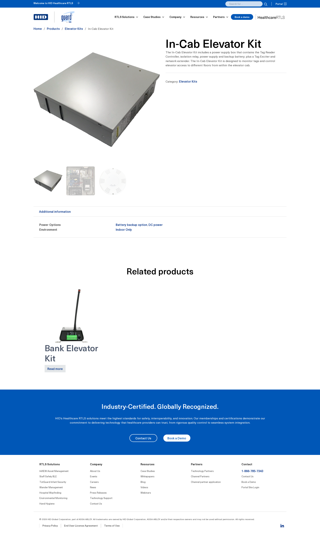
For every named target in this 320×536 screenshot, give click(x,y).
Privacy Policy (50, 525)
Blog (143, 482)
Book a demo (242, 17)
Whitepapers (147, 476)
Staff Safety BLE (48, 476)
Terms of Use (112, 525)
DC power (156, 224)
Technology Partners (202, 471)
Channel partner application (206, 482)
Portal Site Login (250, 487)
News (93, 487)
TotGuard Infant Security (52, 482)
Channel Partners (200, 476)
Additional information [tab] (55, 211)
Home (38, 28)
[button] (155, 41)
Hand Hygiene (46, 503)
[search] (265, 3)
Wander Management (51, 487)
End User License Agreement (81, 525)
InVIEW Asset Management (54, 471)
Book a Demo (176, 438)
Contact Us (143, 438)
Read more (55, 368)
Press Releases (98, 492)
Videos (144, 487)
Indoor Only (124, 229)
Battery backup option (131, 224)
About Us (95, 471)
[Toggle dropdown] (137, 17)
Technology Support (101, 498)
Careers (94, 482)
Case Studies (148, 471)
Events (93, 476)
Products (53, 28)
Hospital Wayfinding (50, 492)
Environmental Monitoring (53, 498)
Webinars (146, 492)
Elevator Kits (74, 28)
